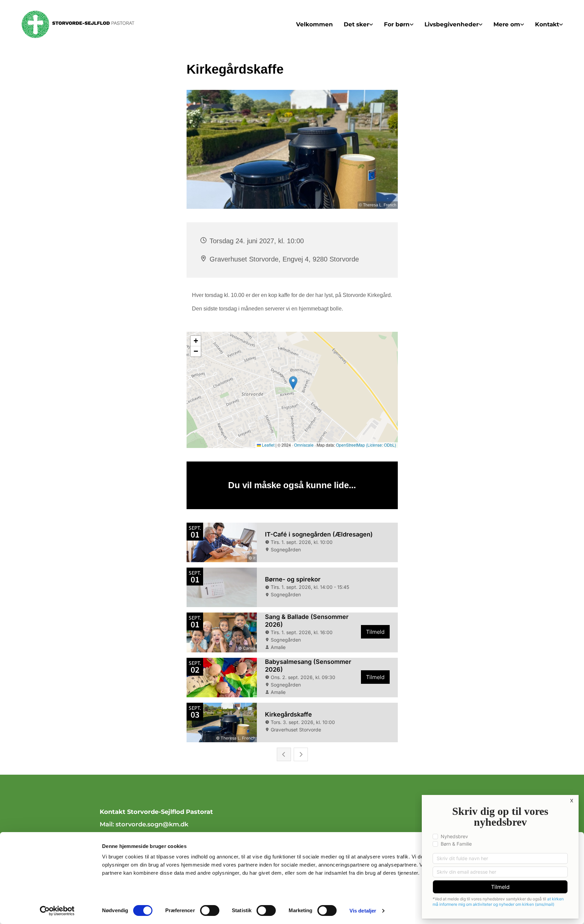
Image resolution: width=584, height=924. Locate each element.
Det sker (356, 24)
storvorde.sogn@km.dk (153, 824)
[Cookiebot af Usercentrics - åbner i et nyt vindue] (57, 911)
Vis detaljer (362, 911)
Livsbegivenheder (451, 24)
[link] (358, 24)
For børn (397, 24)
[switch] (209, 910)
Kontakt (547, 24)
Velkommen (314, 24)
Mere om (506, 24)
